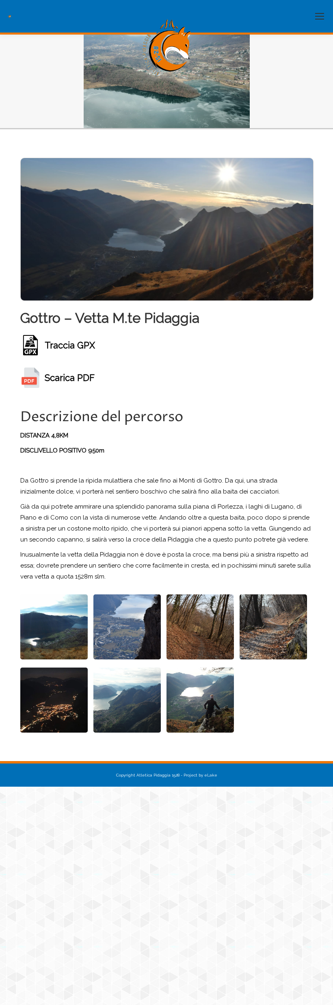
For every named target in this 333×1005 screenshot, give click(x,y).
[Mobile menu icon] (319, 16)
